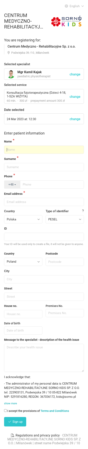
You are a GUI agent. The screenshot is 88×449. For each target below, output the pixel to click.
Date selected (14, 110)
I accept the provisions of (38, 411)
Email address (13, 193)
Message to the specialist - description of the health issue (41, 339)
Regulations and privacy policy (38, 435)
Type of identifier (57, 211)
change (75, 97)
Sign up (17, 422)
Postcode (52, 253)
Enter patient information (24, 133)
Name (8, 141)
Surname (10, 159)
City (6, 271)
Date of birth (12, 323)
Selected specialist (17, 64)
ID (5, 228)
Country (9, 211)
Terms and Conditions (55, 411)
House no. (10, 306)
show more (10, 403)
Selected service (15, 85)
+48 (11, 184)
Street (8, 288)
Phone (8, 176)
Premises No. (54, 306)
